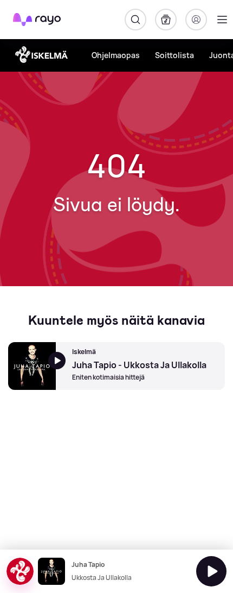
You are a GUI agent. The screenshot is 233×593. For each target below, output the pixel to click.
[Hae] (135, 19)
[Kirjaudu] (196, 19)
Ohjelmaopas (116, 55)
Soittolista (174, 55)
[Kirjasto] (166, 19)
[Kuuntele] (211, 571)
